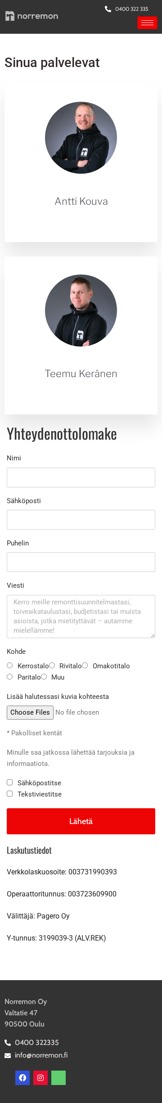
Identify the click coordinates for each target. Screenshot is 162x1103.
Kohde (16, 652)
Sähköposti (24, 501)
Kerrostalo (33, 666)
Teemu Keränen (81, 373)
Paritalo (29, 677)
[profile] (81, 189)
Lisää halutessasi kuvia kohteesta (58, 697)
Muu (57, 677)
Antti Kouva (81, 201)
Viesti (15, 585)
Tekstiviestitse (40, 794)
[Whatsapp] (58, 1078)
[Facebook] (22, 1078)
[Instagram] (40, 1078)
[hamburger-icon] (147, 22)
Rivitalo (70, 666)
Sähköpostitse (39, 783)
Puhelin (18, 543)
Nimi (14, 458)
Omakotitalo (111, 666)
